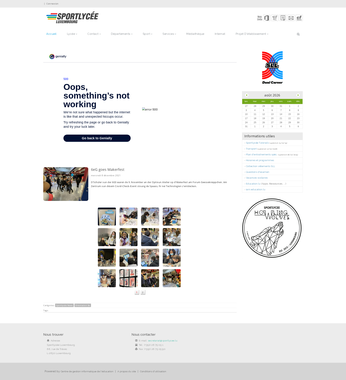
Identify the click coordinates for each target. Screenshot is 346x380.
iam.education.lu (255, 189)
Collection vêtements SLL (260, 166)
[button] (266, 18)
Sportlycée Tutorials (257, 142)
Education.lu (253, 183)
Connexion (52, 4)
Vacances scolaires (257, 177)
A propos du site (126, 371)
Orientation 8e (82, 305)
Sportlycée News (64, 305)
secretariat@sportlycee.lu (163, 340)
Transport (251, 148)
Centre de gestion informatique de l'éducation (87, 371)
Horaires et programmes (260, 160)
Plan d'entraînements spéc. (262, 154)
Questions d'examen (257, 172)
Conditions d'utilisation (153, 371)
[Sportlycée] (72, 17)
